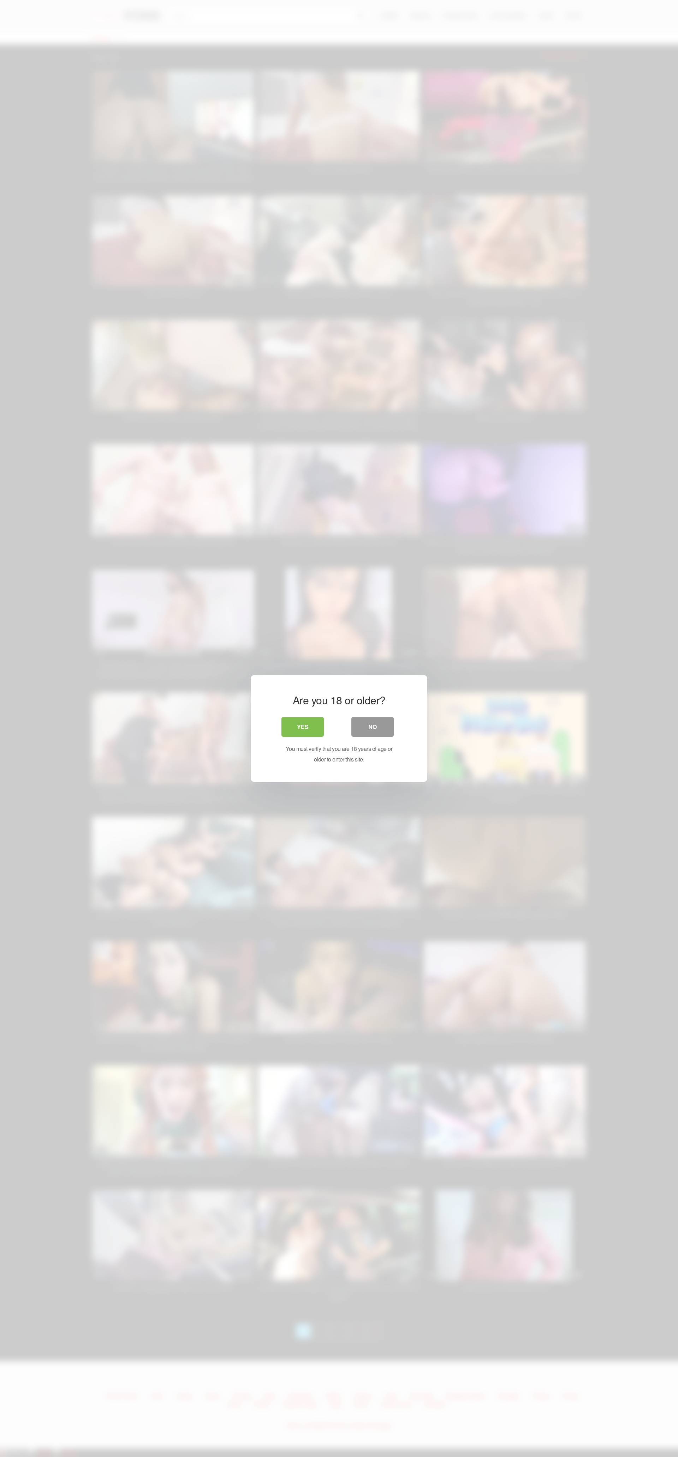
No (372, 727)
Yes (303, 727)
